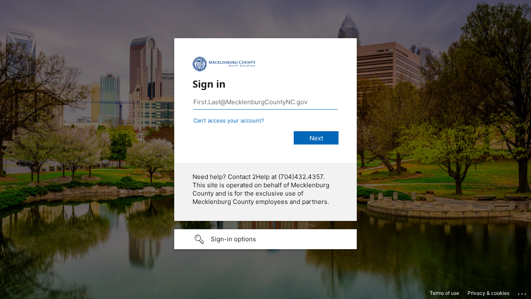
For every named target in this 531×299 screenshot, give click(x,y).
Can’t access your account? (228, 120)
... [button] (523, 292)
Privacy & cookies (488, 293)
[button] (265, 239)
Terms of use (444, 293)
